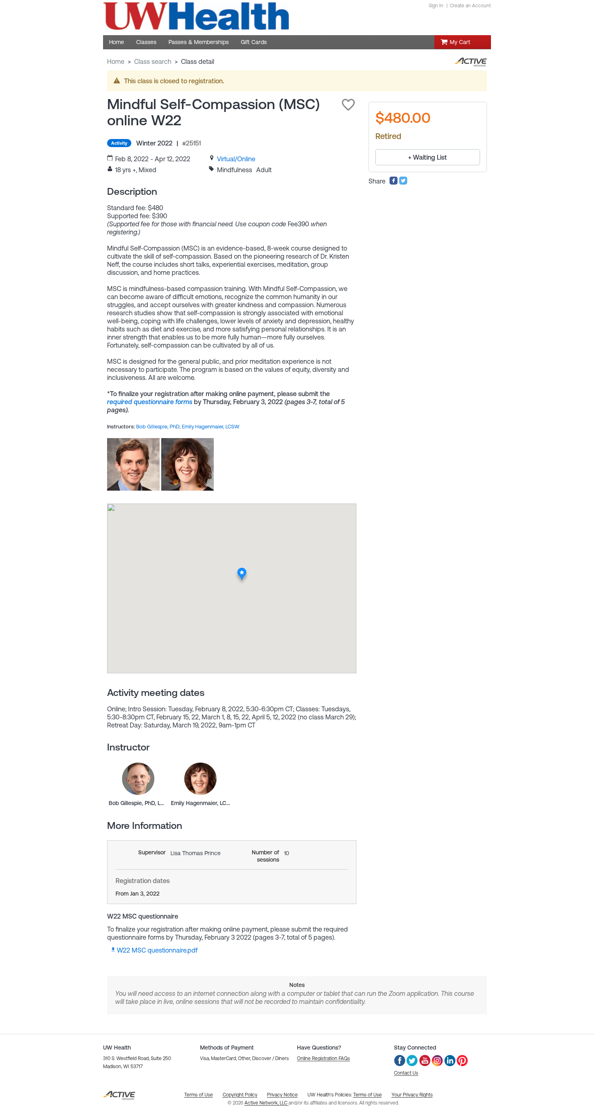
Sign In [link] (436, 5)
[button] (348, 104)
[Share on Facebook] (393, 182)
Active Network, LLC (266, 1103)
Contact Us (406, 1073)
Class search (152, 61)
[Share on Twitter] (403, 182)
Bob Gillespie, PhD (157, 427)
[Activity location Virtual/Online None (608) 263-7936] (242, 570)
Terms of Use (367, 1095)
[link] (236, 158)
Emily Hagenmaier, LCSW (211, 427)
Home (115, 61)
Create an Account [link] (470, 5)
